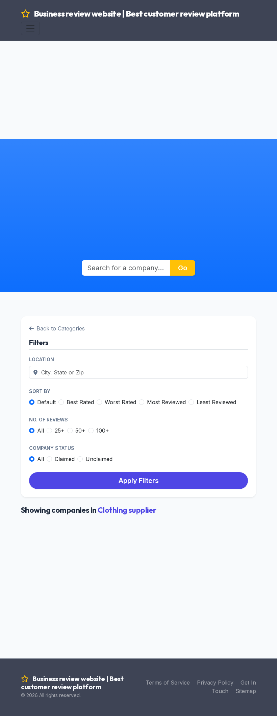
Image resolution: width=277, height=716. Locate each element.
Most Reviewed (166, 402)
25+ (60, 430)
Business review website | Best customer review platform (135, 13)
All (40, 430)
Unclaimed (98, 459)
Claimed (65, 459)
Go (182, 268)
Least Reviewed (216, 402)
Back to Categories (60, 328)
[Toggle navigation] (30, 28)
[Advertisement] (138, 74)
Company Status (51, 448)
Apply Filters (139, 481)
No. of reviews (48, 419)
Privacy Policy (215, 682)
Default (46, 402)
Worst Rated (120, 402)
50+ (80, 430)
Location (41, 359)
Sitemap (245, 691)
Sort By (39, 391)
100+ (102, 430)
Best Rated (80, 402)
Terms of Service (168, 682)
